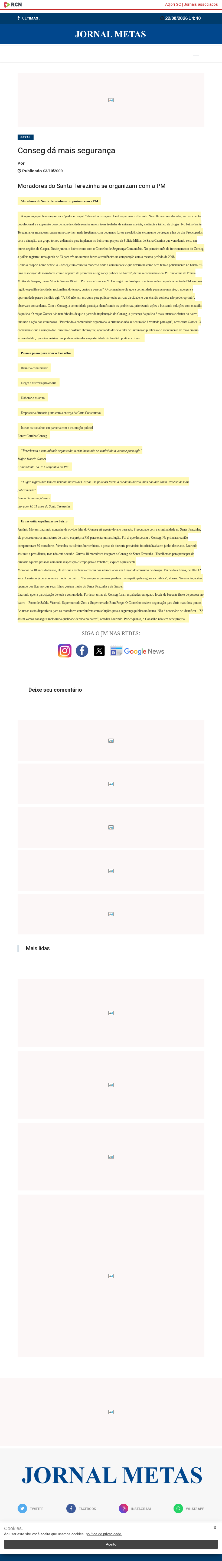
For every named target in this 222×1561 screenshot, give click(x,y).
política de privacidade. (104, 1534)
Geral (25, 137)
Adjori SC (173, 4)
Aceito (111, 1544)
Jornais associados (201, 4)
